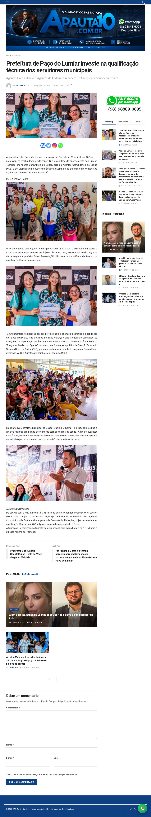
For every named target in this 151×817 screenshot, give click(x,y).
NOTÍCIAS (17, 55)
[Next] (54, 679)
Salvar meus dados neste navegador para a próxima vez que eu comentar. (42, 774)
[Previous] (49, 679)
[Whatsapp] (60, 145)
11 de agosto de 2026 (129, 288)
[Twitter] (48, 145)
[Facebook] (43, 145)
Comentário (13, 707)
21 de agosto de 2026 (33, 623)
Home (8, 55)
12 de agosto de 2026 (30, 668)
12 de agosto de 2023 (40, 85)
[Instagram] (54, 145)
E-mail (10, 757)
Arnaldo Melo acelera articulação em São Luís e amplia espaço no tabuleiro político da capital (26, 660)
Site (56, 758)
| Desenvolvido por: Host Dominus (60, 809)
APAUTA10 (20, 85)
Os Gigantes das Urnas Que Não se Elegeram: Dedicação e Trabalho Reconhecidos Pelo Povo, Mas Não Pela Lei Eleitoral (131, 135)
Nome (10, 744)
